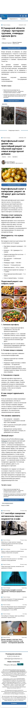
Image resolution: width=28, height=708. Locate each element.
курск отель (4, 103)
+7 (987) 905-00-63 (9, 683)
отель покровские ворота (7, 503)
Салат (9, 156)
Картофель (15, 156)
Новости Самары (6, 24)
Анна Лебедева (10, 162)
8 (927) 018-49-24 (13, 656)
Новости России (6, 637)
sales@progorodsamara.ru (13, 658)
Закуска (4, 156)
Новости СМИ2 (5, 106)
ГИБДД (3, 38)
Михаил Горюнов (17, 42)
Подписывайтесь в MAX (14, 48)
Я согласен (14, 703)
